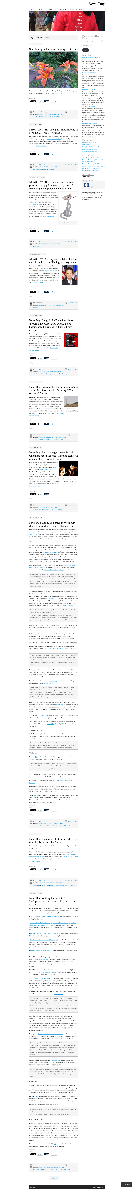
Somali (62, 885)
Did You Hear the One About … (90, 72)
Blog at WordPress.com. (98, 1187)
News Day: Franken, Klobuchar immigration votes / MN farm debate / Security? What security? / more (53, 390)
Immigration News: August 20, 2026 (90, 168)
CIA (39, 244)
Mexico (43, 374)
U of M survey (53, 681)
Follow (85, 50)
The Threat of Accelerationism (89, 106)
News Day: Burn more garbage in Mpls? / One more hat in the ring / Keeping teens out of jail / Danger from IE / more (53, 455)
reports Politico (49, 271)
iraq (41, 169)
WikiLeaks (51, 169)
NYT (55, 1144)
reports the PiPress (34, 534)
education (52, 883)
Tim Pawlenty (63, 374)
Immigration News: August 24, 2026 (90, 164)
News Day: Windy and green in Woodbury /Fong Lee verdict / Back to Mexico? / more (53, 524)
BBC (36, 757)
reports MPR (59, 705)
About (42, 9)
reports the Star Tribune (46, 469)
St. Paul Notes (51, 112)
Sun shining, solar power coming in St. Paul (53, 49)
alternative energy (43, 114)
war (75, 826)
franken (35, 439)
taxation (56, 374)
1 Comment (74, 435)
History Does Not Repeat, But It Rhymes (91, 147)
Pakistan (66, 826)
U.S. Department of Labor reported (42, 978)
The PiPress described (54, 598)
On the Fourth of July (87, 144)
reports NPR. (46, 736)
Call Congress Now (57, 9)
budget (47, 371)
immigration (36, 169)
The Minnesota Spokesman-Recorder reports (50, 1034)
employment (45, 244)
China (47, 507)
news (40, 241)
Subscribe (127, 1184)
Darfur (40, 823)
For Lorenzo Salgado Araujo (89, 142)
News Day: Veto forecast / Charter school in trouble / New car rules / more (53, 840)
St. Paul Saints (56, 116)
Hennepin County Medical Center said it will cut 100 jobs (45, 972)
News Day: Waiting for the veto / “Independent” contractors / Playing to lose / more (52, 901)
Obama (52, 885)
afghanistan (41, 167)
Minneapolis (49, 374)
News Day (96, 3)
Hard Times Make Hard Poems (89, 149)
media (39, 510)
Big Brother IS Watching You (89, 89)
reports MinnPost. (59, 413)
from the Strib (54, 348)
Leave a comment (72, 112)
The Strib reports (55, 1060)
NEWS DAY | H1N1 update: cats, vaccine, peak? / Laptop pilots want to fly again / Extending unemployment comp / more (52, 185)
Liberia (35, 510)
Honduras (40, 439)
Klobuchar (56, 439)
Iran (38, 246)
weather (45, 169)
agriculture (41, 305)
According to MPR (68, 605)
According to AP (43, 715)
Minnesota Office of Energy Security (54, 570)
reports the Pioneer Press (54, 139)
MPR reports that (43, 959)
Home (33, 9)
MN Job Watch (59, 826)
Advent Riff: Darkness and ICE (89, 151)
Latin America (37, 374)
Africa (40, 1167)
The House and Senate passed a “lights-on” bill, (43, 934)
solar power (39, 116)
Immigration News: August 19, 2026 (90, 170)
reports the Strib (47, 683)
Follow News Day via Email (92, 37)
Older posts (54, 1178)
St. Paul (51, 510)
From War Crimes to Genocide (89, 123)
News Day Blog (77, 9)
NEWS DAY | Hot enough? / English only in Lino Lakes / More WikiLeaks (53, 131)
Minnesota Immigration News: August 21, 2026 (93, 166)
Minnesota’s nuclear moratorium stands (41, 950)
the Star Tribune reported (49, 552)
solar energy (56, 114)
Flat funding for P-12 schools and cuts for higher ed (44, 917)
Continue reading (56, 93)
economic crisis (56, 437)
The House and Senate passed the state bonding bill (44, 940)
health (34, 246)
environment (42, 112)
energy (51, 114)
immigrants (47, 439)
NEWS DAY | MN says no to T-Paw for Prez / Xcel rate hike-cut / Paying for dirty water (53, 260)
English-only (53, 167)
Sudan (71, 826)
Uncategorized (43, 164)
